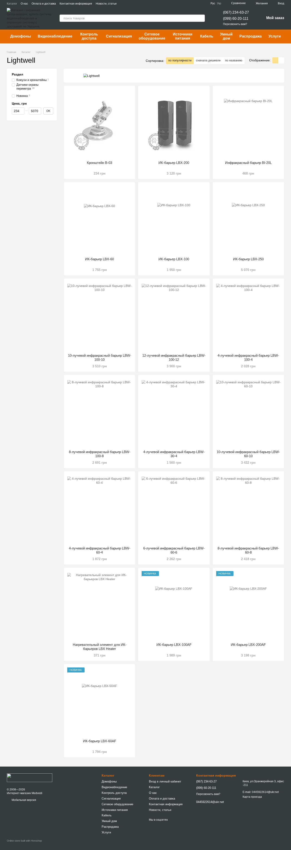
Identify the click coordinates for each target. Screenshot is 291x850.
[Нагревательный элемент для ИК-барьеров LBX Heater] (99, 605)
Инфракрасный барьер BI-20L (248, 163)
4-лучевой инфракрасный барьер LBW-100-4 (248, 357)
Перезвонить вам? (235, 24)
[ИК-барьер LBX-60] (99, 220)
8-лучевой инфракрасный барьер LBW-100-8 (99, 454)
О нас (24, 3)
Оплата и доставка (44, 3)
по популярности (179, 60)
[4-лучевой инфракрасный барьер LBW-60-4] (99, 509)
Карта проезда (252, 796)
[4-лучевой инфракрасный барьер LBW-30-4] (174, 412)
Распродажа (250, 36)
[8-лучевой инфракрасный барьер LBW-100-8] (99, 412)
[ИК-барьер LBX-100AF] (174, 605)
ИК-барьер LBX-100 (173, 259)
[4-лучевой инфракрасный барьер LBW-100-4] (248, 316)
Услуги (274, 36)
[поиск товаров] (201, 18)
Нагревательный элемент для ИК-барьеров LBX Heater (99, 647)
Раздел (17, 74)
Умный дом (226, 36)
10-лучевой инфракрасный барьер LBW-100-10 (99, 357)
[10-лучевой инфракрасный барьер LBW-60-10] (248, 412)
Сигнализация (119, 36)
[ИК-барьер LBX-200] (174, 123)
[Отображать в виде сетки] (275, 60)
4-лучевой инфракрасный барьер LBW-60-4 (99, 550)
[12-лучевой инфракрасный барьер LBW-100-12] (174, 316)
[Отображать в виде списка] (281, 60)
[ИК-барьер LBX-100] (174, 220)
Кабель (206, 36)
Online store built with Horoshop (24, 840)
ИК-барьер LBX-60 (99, 259)
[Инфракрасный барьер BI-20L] (248, 123)
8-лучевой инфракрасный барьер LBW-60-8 (248, 550)
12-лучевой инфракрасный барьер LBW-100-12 (174, 357)
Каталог (12, 3)
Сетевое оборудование (152, 36)
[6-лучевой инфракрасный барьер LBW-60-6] (174, 509)
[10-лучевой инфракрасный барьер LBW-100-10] (99, 316)
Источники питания (182, 36)
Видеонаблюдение (55, 36)
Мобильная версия (23, 800)
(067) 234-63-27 (236, 12)
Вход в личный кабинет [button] (165, 781)
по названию (233, 60)
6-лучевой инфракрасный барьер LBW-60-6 (174, 550)
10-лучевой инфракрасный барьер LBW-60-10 (248, 454)
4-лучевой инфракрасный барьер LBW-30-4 (174, 454)
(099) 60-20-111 (235, 18)
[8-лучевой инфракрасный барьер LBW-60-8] (248, 509)
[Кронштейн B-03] (99, 123)
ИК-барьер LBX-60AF (99, 741)
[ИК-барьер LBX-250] (248, 220)
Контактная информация (76, 3)
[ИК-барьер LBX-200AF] (248, 605)
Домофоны (20, 36)
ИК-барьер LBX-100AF (173, 645)
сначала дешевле (208, 60)
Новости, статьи (106, 3)
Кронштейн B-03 (99, 163)
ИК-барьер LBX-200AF (248, 645)
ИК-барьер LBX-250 (248, 259)
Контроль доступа (89, 36)
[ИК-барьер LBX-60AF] (99, 701)
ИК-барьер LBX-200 (173, 163)
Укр (219, 3)
